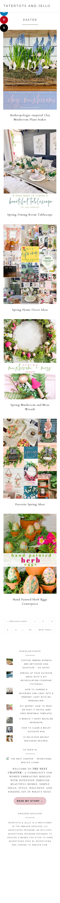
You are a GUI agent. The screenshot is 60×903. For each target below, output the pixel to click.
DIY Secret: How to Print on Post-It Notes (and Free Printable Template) (36, 709)
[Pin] (4, 20)
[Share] (4, 12)
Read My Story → (30, 801)
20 (31, 630)
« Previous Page (17, 622)
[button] (55, 6)
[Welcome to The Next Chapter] (30, 760)
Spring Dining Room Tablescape (30, 215)
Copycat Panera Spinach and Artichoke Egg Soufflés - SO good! (36, 664)
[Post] (4, 28)
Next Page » (46, 631)
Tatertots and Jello (27, 6)
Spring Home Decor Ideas (30, 310)
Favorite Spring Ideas (30, 504)
